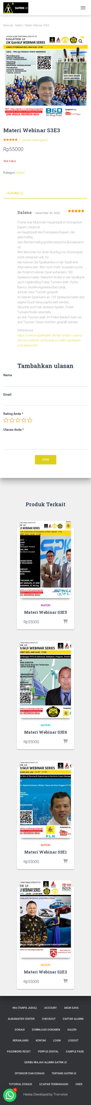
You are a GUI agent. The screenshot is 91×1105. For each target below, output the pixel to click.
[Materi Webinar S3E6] (45, 679)
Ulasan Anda (13, 429)
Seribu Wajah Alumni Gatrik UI (45, 1062)
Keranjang (20, 1040)
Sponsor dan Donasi (29, 1073)
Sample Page (75, 1051)
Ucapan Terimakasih (53, 1084)
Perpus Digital (48, 1051)
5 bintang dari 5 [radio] (29, 420)
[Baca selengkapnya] (65, 622)
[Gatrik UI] (17, 7)
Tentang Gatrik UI (64, 1073)
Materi (19, 25)
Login (57, 1040)
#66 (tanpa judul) (24, 1007)
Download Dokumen (46, 1029)
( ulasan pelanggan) (33, 140)
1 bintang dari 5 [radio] (6, 420)
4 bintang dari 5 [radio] (24, 420)
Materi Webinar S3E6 (45, 732)
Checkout (49, 1018)
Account (50, 1007)
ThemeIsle (60, 1094)
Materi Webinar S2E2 (45, 972)
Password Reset (19, 1051)
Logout (73, 1040)
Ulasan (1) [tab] (15, 193)
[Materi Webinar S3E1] (45, 799)
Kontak (41, 1040)
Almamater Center (21, 1018)
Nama (7, 375)
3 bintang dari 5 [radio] (18, 420)
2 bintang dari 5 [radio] (12, 420)
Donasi (20, 1029)
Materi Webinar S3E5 (45, 612)
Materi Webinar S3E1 (45, 852)
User (79, 1084)
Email (7, 394)
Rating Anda (13, 414)
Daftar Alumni (73, 1018)
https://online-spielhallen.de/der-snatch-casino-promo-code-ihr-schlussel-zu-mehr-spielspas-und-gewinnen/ (50, 340)
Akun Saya (71, 1007)
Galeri (71, 1029)
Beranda (8, 25)
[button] (81, 41)
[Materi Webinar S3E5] (45, 559)
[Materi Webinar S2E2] (45, 919)
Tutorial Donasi (20, 1084)
